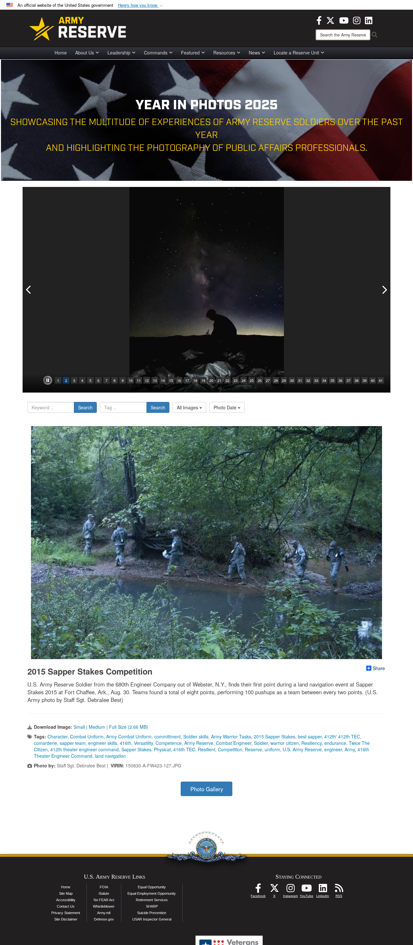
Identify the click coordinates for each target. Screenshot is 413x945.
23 (235, 380)
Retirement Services (152, 900)
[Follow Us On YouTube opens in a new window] (306, 889)
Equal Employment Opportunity (151, 893)
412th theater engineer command (84, 749)
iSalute (104, 893)
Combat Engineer (233, 743)
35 (332, 380)
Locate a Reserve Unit (296, 52)
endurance (335, 743)
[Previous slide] (29, 290)
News (254, 52)
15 (171, 380)
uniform (272, 749)
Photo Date (226, 407)
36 (340, 380)
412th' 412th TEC (342, 736)
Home (61, 52)
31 (300, 380)
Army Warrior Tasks (231, 736)
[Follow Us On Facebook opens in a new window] (258, 889)
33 (316, 380)
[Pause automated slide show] (47, 380)
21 (219, 380)
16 (179, 380)
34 (324, 380)
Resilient (206, 749)
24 (244, 380)
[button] (141, 5)
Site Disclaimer (65, 919)
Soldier (261, 743)
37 (348, 380)
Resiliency (311, 743)
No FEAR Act (104, 900)
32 (308, 380)
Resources (224, 52)
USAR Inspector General (151, 919)
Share (379, 668)
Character (57, 736)
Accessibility (66, 900)
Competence (169, 743)
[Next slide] (384, 290)
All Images (188, 407)
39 (365, 380)
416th (125, 743)
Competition (230, 749)
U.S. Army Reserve (302, 749)
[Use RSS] (339, 889)
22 (227, 380)
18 (195, 380)
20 (211, 380)
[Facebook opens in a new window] (319, 19)
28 (276, 380)
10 (131, 380)
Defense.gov (104, 919)
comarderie (45, 743)
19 (203, 380)
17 (187, 380)
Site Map (66, 893)
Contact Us (66, 906)
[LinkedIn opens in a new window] (368, 19)
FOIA (104, 887)
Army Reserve (198, 743)
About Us (84, 52)
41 (381, 380)
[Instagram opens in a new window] (356, 19)
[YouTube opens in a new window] (343, 19)
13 (155, 380)
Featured (190, 52)
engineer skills (102, 743)
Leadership (118, 52)
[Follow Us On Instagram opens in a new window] (290, 889)
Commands (155, 52)
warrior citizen (284, 743)
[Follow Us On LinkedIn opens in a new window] (323, 889)
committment (167, 736)
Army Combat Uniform (129, 736)
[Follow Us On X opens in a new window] (274, 889)
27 (268, 380)
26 (260, 380)
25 (252, 380)
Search (85, 407)
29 (284, 380)
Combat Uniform (87, 736)
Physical (162, 749)
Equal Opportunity (152, 887)
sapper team (73, 743)
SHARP (152, 906)
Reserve (253, 749)
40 (373, 380)
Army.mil (103, 913)
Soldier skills (195, 736)
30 (292, 380)
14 (163, 380)
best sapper (310, 736)
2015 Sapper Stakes (274, 736)
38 (356, 380)
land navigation (110, 756)
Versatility (143, 743)
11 (139, 380)
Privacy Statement (65, 913)
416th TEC (184, 749)
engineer (333, 749)
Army (350, 749)
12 (147, 380)
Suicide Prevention (151, 913)
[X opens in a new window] (330, 19)
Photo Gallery (206, 789)
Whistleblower (104, 906)
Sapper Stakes (136, 749)
